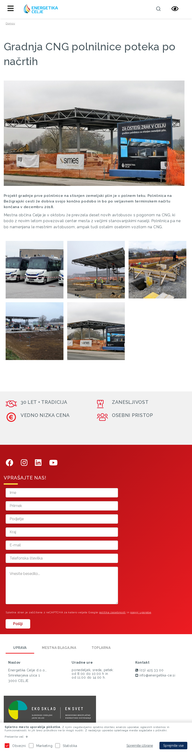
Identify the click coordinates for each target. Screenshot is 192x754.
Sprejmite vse (173, 745)
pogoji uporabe (140, 612)
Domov (10, 23)
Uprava (20, 648)
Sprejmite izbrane (139, 745)
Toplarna (101, 648)
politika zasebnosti (112, 612)
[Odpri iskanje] (158, 8)
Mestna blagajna (59, 648)
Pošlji (18, 624)
